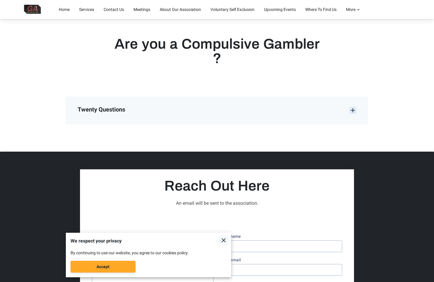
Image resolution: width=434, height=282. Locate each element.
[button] (217, 110)
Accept (103, 266)
